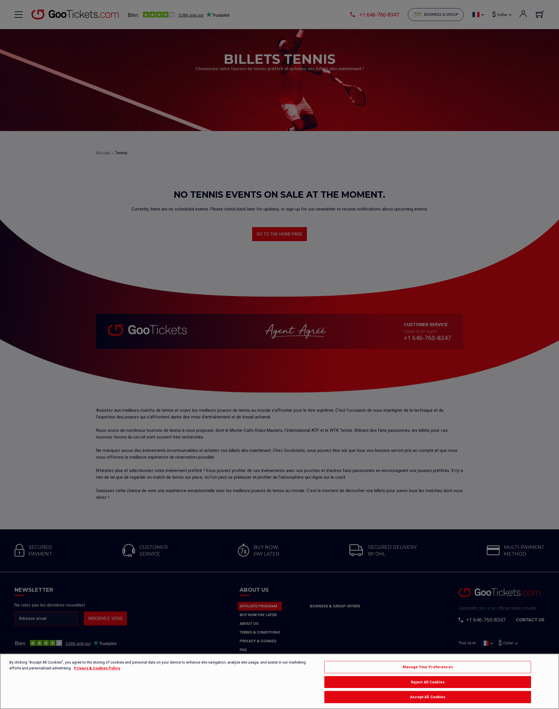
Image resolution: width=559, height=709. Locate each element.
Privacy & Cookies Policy (97, 668)
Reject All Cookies (428, 682)
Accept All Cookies (427, 697)
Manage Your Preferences (428, 667)
